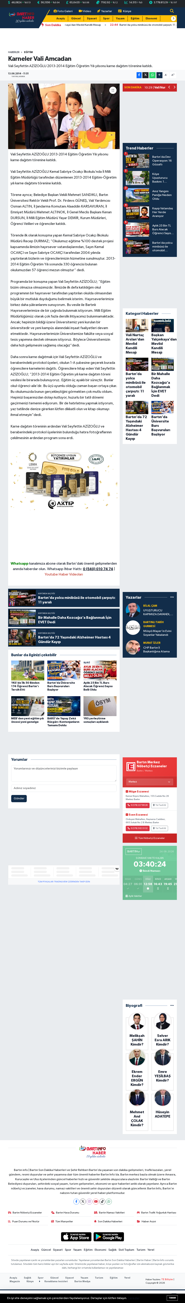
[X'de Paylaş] (145, 75)
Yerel (150, 1249)
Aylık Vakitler (135, 896)
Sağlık (112, 1249)
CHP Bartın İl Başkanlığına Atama (156, 649)
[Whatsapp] (109, 1202)
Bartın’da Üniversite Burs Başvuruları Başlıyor (61, 686)
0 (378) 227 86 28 (139, 805)
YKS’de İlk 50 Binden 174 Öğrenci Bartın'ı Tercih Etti (25, 686)
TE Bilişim (167, 1279)
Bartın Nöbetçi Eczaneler (27, 1212)
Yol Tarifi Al (161, 805)
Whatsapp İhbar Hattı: (80, 569)
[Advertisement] (63, 535)
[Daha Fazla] (159, 75)
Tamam (172, 1298)
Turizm (140, 1249)
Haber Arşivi (149, 1221)
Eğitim (135, 18)
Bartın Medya (82, 1281)
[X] (83, 1202)
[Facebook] (76, 1202)
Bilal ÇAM (150, 605)
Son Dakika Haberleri (110, 1221)
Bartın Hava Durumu (67, 1212)
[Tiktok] (102, 1202)
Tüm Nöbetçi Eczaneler (151, 838)
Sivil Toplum (126, 1249)
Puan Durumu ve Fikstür (25, 1221)
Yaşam (120, 18)
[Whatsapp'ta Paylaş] (152, 75)
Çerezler (134, 1298)
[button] (173, 18)
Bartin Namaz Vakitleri (112, 1212)
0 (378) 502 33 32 (139, 828)
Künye (127, 11)
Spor (106, 18)
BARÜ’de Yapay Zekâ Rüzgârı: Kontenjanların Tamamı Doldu (63, 722)
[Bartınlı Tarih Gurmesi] (133, 627)
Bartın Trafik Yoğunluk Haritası (158, 1212)
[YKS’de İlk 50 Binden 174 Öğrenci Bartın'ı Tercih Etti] (27, 670)
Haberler (14, 52)
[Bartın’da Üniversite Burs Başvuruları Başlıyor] (63, 670)
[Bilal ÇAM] (133, 610)
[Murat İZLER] (133, 647)
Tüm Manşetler (64, 1221)
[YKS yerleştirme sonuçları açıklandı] (100, 706)
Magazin (15, 1281)
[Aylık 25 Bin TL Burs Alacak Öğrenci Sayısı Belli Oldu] (100, 670)
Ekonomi (151, 18)
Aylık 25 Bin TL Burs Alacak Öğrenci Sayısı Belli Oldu (98, 686)
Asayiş (60, 18)
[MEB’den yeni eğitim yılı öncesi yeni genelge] (27, 706)
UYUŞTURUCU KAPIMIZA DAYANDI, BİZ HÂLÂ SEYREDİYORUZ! (156, 612)
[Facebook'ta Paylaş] (139, 75)
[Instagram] (89, 1202)
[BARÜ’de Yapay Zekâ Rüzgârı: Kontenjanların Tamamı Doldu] (63, 706)
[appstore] (76, 1236)
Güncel (76, 18)
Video (87, 11)
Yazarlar (106, 11)
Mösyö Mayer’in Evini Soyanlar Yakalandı (157, 633)
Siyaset (92, 18)
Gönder (19, 798)
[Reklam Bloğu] (63, 480)
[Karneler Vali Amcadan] (64, 116)
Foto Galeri (65, 11)
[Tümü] (172, 597)
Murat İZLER (151, 643)
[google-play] (109, 1236)
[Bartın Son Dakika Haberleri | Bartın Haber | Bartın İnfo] (21, 17)
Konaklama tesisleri (56, 1281)
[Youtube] (96, 1202)
